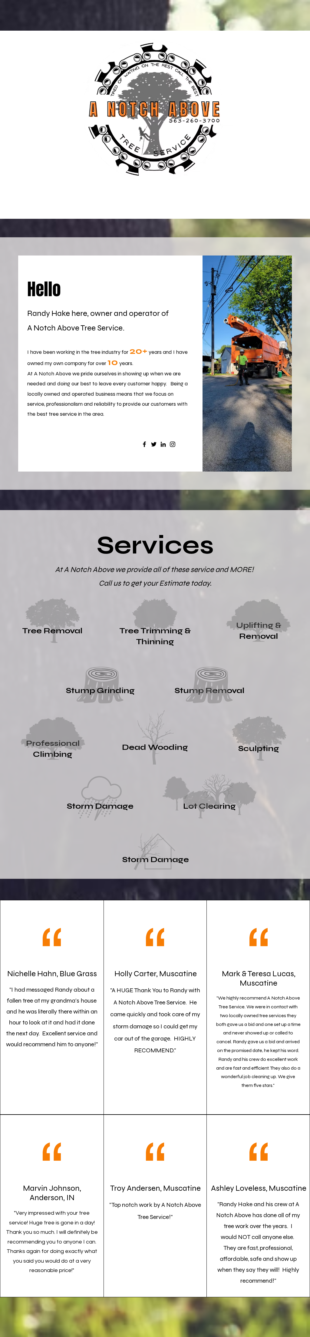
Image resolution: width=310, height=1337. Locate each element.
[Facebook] (144, 444)
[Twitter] (153, 444)
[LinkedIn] (163, 444)
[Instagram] (172, 444)
